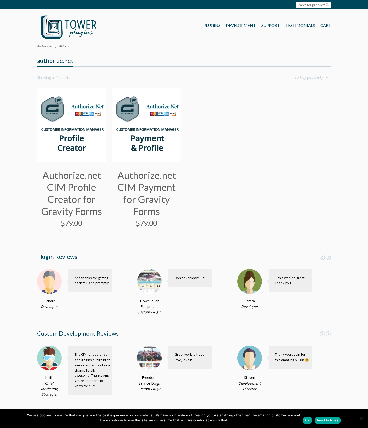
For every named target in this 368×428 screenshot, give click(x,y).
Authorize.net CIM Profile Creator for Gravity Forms (71, 193)
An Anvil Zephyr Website (53, 46)
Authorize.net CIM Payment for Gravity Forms (146, 193)
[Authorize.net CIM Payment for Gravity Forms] (146, 124)
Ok (307, 420)
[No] (361, 418)
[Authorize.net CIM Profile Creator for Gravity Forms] (71, 124)
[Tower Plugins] (68, 28)
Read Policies (327, 420)
